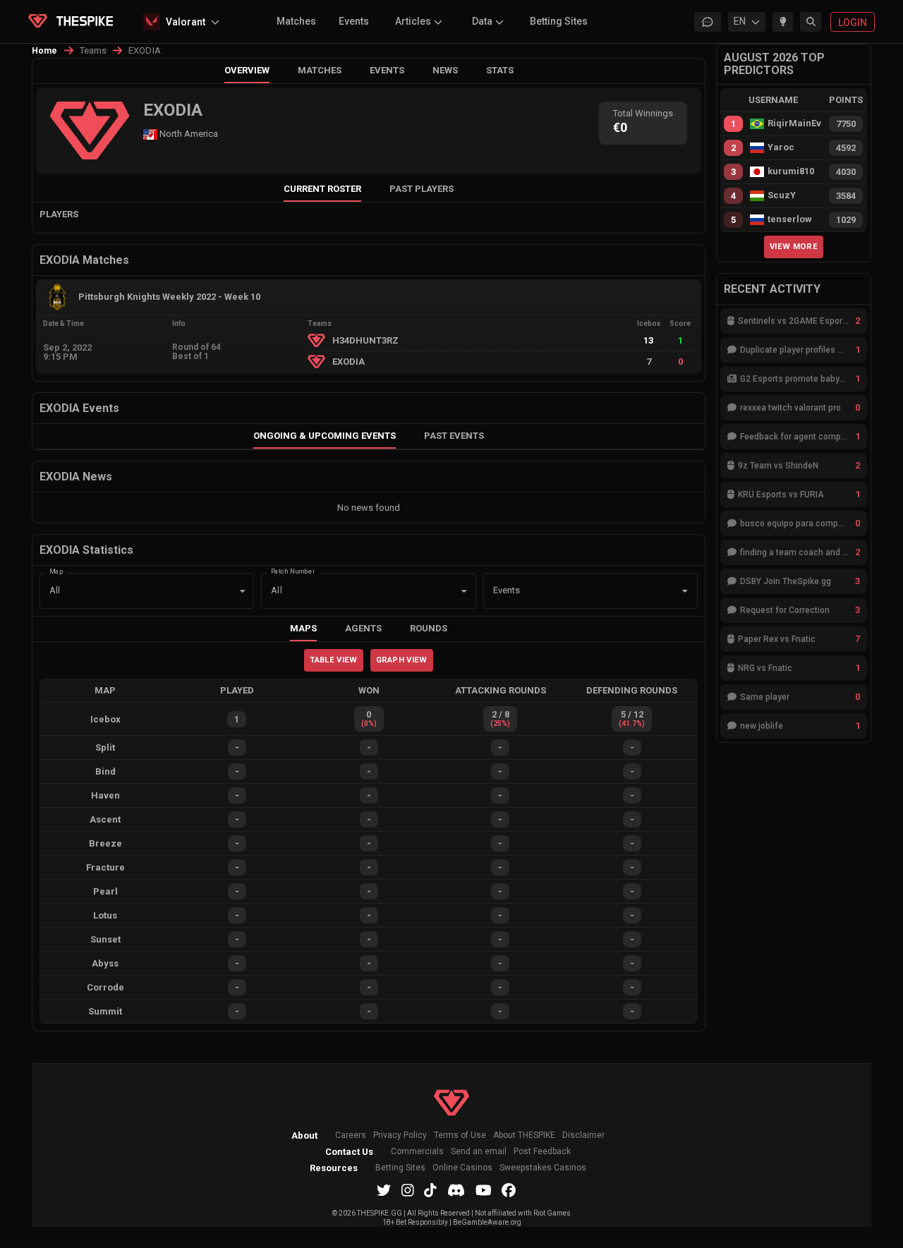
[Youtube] (483, 1190)
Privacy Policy (400, 1135)
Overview (246, 70)
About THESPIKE (524, 1135)
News (445, 70)
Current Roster (322, 188)
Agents (363, 628)
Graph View (402, 660)
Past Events (454, 435)
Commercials (417, 1151)
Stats (500, 70)
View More (794, 246)
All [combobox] (54, 590)
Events (354, 21)
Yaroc (781, 147)
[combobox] (571, 591)
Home (45, 51)
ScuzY (782, 195)
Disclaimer (583, 1135)
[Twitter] (384, 1190)
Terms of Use (460, 1135)
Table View (333, 660)
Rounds (428, 628)
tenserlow (790, 219)
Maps (303, 628)
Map (56, 570)
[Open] (685, 591)
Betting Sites (559, 21)
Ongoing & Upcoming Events (324, 435)
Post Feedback (542, 1151)
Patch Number (293, 570)
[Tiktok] (430, 1190)
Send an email (479, 1151)
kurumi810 (791, 171)
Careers (350, 1135)
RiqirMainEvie (794, 123)
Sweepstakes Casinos (542, 1168)
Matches (296, 21)
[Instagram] (407, 1190)
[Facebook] (509, 1190)
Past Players (421, 188)
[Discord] (456, 1190)
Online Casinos (462, 1168)
